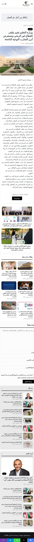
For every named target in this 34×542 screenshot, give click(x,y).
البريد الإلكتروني (30, 360)
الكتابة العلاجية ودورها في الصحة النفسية (12, 442)
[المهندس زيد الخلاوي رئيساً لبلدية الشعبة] (28, 428)
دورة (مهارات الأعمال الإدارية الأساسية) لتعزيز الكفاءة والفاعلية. (25, 293)
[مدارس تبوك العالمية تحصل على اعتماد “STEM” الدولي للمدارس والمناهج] (8, 305)
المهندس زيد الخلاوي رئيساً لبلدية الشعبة (12, 426)
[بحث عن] (32, 5)
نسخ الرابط (17, 198)
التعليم (24, 25)
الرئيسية (29, 25)
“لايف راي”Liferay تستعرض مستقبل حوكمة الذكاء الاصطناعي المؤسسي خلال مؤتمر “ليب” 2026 (11, 395)
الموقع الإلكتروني (30, 367)
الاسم (32, 352)
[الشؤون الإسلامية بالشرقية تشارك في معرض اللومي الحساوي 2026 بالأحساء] (28, 412)
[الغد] (26, 4)
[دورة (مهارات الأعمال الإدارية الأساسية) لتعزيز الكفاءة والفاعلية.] (25, 285)
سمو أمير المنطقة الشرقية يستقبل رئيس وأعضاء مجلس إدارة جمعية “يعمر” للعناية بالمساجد (11, 419)
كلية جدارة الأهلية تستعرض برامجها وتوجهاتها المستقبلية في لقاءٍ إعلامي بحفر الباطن (11, 435)
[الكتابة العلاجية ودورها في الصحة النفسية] (28, 444)
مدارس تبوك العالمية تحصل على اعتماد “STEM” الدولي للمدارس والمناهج (9, 313)
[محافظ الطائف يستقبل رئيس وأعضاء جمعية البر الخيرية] (28, 404)
